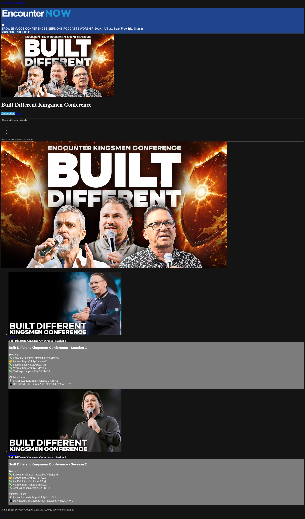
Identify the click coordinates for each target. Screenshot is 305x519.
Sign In (26, 31)
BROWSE (8, 28)
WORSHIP (87, 28)
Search (99, 28)
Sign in (138, 28)
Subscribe (8, 113)
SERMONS (55, 28)
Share (18, 113)
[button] (3, 25)
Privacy (19, 509)
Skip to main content (12, 2)
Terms (11, 509)
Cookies (29, 509)
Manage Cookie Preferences (50, 509)
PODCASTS (71, 28)
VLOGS (20, 28)
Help (4, 509)
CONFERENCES (36, 28)
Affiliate (108, 28)
